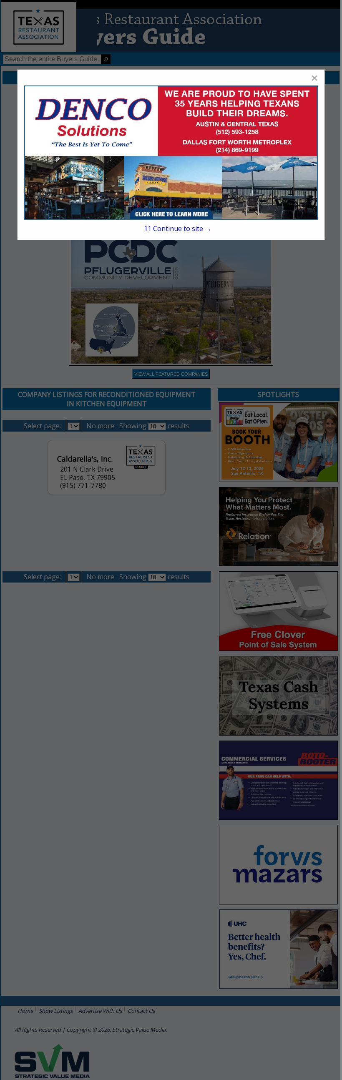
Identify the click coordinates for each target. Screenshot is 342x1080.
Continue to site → (177, 228)
